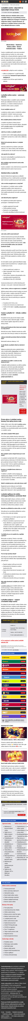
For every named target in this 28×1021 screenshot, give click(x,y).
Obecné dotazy (10, 44)
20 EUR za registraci (9, 927)
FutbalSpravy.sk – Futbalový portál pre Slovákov (22, 844)
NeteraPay (15, 351)
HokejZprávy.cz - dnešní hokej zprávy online (9, 846)
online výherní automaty (20, 135)
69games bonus (8, 933)
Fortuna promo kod (9, 888)
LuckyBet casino (8, 126)
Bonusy (19, 46)
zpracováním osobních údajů (14, 811)
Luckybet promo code (10, 918)
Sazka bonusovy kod (9, 923)
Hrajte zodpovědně (3, 645)
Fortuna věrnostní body (10, 955)
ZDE (18, 319)
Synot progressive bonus (11, 936)
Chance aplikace (8, 952)
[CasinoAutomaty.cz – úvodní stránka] (4, 2)
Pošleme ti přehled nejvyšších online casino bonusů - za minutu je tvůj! (14, 805)
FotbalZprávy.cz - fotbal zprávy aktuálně (9, 840)
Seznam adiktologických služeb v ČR (15, 1004)
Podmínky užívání (7, 1014)
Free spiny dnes (8, 907)
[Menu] (26, 2)
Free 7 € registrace (9, 929)
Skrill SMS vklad (8, 946)
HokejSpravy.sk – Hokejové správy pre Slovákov (22, 849)
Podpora (19, 48)
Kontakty (8, 1012)
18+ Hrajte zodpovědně (17, 1016)
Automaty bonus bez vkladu (11, 910)
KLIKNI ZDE (5, 70)
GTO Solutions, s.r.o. (6, 1017)
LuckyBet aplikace (6, 586)
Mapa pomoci (4, 1006)
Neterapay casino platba (11, 944)
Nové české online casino (11, 895)
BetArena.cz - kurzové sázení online (9, 828)
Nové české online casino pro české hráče (12, 763)
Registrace (19, 44)
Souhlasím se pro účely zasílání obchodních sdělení (14, 812)
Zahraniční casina (9, 893)
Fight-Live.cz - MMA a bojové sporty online (8, 834)
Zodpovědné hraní (6, 978)
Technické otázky (11, 48)
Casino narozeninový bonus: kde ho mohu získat (12, 787)
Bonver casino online (9, 901)
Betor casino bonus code (11, 920)
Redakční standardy (18, 1012)
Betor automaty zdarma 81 (11, 891)
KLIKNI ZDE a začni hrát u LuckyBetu (23, 411)
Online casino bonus (9, 912)
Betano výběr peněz (9, 948)
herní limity (15, 210)
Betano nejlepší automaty (11, 899)
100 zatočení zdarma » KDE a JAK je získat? (13, 739)
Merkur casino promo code (11, 916)
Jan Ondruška (16, 12)
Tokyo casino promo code (11, 931)
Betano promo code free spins (12, 914)
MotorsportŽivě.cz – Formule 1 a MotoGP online (9, 857)
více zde (13, 647)
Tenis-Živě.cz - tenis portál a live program (9, 851)
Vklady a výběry (11, 46)
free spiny (12, 444)
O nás (2, 1012)
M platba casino (8, 942)
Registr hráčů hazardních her (12, 950)
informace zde (14, 993)
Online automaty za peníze (11, 897)
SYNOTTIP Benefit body (10, 925)
